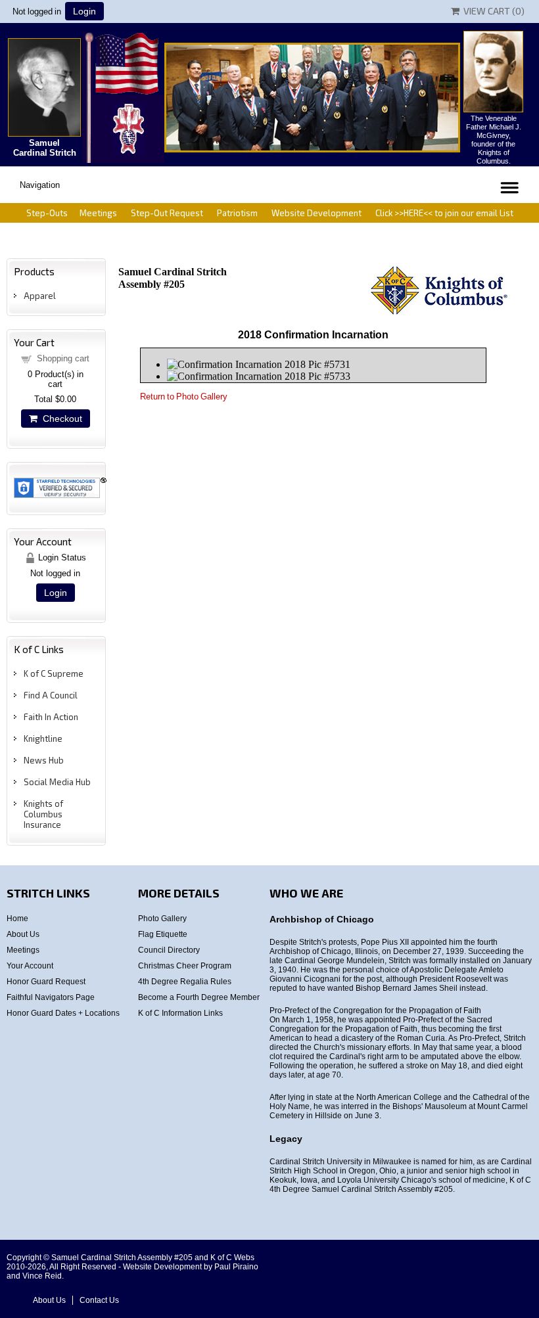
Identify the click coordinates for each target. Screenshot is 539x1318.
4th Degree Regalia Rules (184, 981)
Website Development (316, 213)
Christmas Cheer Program (184, 965)
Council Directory (169, 950)
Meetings (98, 213)
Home (17, 918)
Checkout (59, 418)
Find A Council (51, 695)
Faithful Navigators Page (51, 997)
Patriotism (237, 213)
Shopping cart (63, 358)
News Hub (44, 760)
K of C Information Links (180, 1013)
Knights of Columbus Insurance (43, 814)
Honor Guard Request (46, 981)
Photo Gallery (162, 918)
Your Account (30, 965)
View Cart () (492, 10)
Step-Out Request (167, 213)
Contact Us (99, 1300)
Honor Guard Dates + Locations (63, 1013)
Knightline (43, 738)
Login (84, 11)
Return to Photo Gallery (183, 396)
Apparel (40, 295)
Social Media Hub (57, 782)
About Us (23, 934)
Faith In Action (51, 717)
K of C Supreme (53, 673)
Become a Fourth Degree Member (199, 997)
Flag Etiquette (162, 934)
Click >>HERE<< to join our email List (444, 213)
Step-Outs (47, 213)
